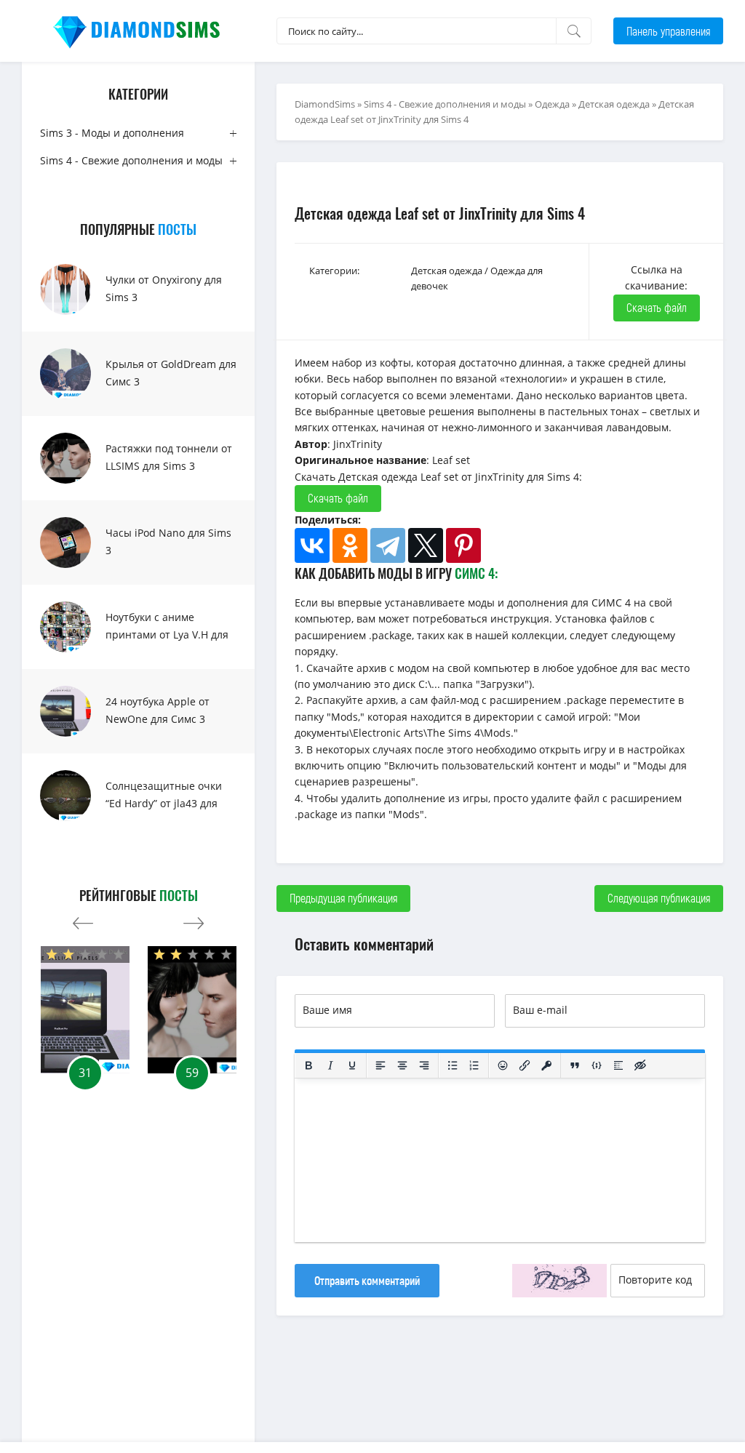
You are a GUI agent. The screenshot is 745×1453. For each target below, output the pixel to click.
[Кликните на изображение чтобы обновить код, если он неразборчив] (559, 1280)
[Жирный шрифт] (308, 1065)
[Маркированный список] (452, 1065)
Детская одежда (614, 104)
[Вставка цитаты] (575, 1065)
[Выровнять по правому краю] (424, 1065)
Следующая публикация (658, 898)
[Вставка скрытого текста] (640, 1065)
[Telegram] (387, 545)
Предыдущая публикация (343, 898)
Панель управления (668, 31)
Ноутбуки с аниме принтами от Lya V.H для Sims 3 (166, 634)
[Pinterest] (463, 545)
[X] (425, 545)
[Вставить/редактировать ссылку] (524, 1065)
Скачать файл (656, 307)
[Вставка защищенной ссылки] (546, 1065)
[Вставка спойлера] (618, 1065)
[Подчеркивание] (352, 1065)
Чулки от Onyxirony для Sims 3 (163, 288)
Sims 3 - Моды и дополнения (112, 133)
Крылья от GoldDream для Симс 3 (170, 372)
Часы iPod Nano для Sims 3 (168, 541)
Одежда (552, 104)
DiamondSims (325, 104)
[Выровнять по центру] (402, 1065)
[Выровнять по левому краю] (380, 1065)
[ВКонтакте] (312, 545)
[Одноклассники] (349, 545)
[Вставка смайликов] (503, 1065)
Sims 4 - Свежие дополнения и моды (131, 160)
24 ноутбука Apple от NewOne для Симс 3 (157, 710)
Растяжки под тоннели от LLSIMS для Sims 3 (168, 457)
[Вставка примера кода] (596, 1065)
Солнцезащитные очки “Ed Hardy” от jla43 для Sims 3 (163, 803)
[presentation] (83, 919)
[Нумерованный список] (474, 1065)
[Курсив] (330, 1065)
